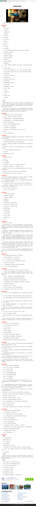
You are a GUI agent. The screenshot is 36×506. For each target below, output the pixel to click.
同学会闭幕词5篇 (20, 499)
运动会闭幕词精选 (20, 494)
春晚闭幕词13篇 (19, 495)
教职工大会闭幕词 (4, 494)
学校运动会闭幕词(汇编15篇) (6, 499)
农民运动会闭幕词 (20, 498)
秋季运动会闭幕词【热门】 (6, 495)
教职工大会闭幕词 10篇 (5, 498)
